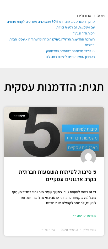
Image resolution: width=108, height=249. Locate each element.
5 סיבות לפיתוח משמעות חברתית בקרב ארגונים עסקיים (57, 175)
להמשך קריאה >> (84, 215)
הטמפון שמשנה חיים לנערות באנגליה (70, 56)
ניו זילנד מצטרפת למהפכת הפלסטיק (70, 51)
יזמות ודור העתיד (84, 33)
